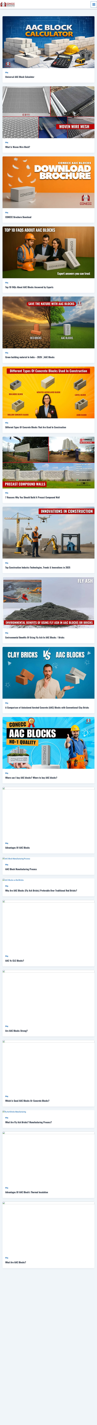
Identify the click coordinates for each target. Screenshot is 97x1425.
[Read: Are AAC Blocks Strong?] (48, 996)
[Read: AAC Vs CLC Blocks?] (48, 926)
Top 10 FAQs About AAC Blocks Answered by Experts (29, 287)
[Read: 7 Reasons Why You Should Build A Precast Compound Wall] (48, 462)
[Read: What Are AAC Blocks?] (48, 1227)
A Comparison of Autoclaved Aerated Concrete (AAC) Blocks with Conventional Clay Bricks (47, 707)
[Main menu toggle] (94, 4)
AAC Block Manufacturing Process (21, 869)
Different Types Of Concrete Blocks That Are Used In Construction (35, 427)
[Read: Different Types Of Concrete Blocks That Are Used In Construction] (48, 392)
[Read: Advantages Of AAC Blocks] (48, 813)
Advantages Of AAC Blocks (17, 847)
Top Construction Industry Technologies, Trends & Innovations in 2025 (37, 567)
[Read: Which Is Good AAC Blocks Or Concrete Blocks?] (48, 1066)
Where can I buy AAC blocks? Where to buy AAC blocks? (31, 777)
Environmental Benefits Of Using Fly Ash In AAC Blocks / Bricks (34, 637)
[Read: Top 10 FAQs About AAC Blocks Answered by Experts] (48, 252)
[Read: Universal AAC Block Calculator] (48, 42)
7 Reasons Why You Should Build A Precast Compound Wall (32, 497)
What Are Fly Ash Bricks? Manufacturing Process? (28, 1122)
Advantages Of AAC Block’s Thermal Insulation (26, 1192)
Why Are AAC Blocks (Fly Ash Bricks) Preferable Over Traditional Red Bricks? (41, 890)
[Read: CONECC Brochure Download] (48, 182)
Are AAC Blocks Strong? (16, 1030)
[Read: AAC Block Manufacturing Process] (16, 858)
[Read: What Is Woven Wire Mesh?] (48, 112)
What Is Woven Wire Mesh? (17, 147)
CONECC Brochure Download (18, 217)
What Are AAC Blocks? (15, 1262)
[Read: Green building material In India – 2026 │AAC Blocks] (48, 322)
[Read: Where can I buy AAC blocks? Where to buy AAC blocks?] (48, 743)
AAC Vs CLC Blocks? (14, 960)
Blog (6, 72)
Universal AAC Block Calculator (19, 76)
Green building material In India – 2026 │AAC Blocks (30, 357)
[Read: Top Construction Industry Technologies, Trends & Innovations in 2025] (48, 532)
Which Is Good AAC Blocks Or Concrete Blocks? (27, 1100)
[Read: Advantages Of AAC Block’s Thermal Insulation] (48, 1157)
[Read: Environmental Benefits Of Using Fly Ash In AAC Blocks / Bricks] (48, 602)
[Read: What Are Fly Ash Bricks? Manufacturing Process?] (14, 1112)
